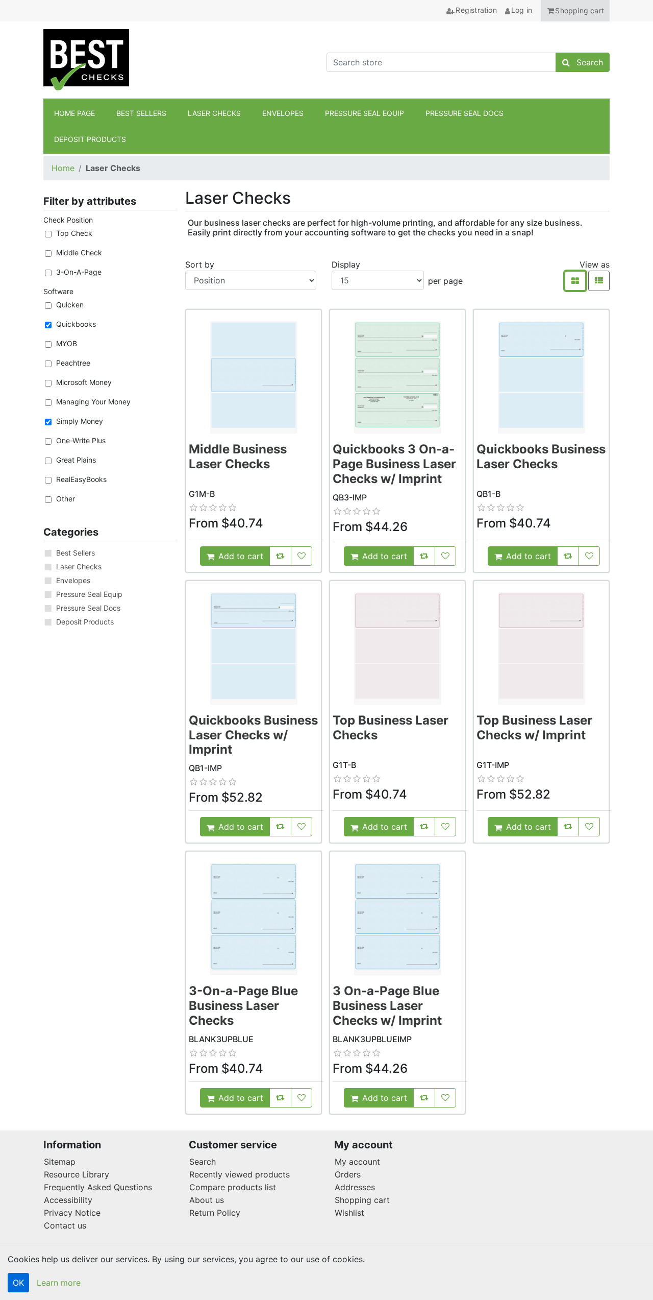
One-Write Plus (81, 440)
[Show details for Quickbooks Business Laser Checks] (541, 377)
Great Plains (76, 459)
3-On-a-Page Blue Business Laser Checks (243, 1005)
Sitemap (60, 1162)
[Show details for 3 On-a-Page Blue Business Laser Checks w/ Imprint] (397, 919)
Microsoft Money (84, 382)
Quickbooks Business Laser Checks (541, 456)
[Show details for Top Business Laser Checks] (397, 648)
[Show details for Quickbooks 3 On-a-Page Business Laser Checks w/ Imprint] (397, 377)
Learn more (59, 1283)
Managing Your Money (93, 401)
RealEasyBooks (81, 479)
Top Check (74, 233)
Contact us (65, 1225)
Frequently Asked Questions (98, 1187)
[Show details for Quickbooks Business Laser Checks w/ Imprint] (253, 648)
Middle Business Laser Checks (238, 456)
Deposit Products (85, 621)
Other (65, 498)
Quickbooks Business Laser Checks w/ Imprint (253, 735)
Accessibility (68, 1200)
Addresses (355, 1187)
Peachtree (73, 362)
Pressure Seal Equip (89, 594)
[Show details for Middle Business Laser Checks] (253, 377)
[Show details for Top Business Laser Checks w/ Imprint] (541, 648)
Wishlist (349, 1213)
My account (357, 1162)
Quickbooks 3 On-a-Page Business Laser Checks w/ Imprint (394, 464)
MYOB (66, 343)
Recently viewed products (239, 1174)
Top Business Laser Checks (390, 727)
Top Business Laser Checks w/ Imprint (534, 727)
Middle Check (79, 252)
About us (206, 1200)
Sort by (199, 264)
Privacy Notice (72, 1213)
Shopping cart (362, 1200)
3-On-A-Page (79, 272)
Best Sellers (75, 552)
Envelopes (73, 580)
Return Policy (214, 1213)
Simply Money (79, 421)
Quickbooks (76, 324)
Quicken (70, 304)
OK (18, 1283)
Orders (348, 1174)
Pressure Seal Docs (88, 608)
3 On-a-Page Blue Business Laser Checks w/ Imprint (387, 1005)
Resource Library (76, 1174)
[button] (575, 10)
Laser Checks (79, 566)
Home (63, 168)
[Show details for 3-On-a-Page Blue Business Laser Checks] (253, 919)
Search (202, 1162)
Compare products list (232, 1187)
